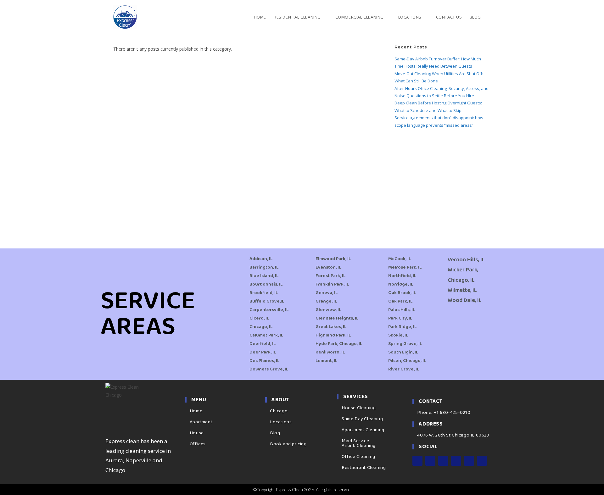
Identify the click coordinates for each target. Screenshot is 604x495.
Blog (275, 433)
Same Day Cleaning (362, 419)
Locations (281, 422)
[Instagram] (430, 461)
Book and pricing (288, 444)
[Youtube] (456, 461)
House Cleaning (359, 408)
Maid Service (355, 441)
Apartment (201, 422)
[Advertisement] (442, 181)
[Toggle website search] (490, 17)
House (197, 433)
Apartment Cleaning (363, 430)
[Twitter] (443, 461)
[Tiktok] (482, 461)
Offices (198, 444)
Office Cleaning (358, 456)
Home (196, 411)
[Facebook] (417, 461)
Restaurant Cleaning (364, 467)
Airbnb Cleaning (359, 445)
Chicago (279, 411)
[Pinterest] (469, 461)
